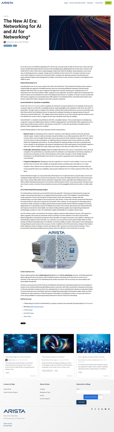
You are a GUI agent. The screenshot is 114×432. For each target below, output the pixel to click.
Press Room (99, 3)
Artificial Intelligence (47, 370)
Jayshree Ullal (10, 42)
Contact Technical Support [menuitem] (10, 392)
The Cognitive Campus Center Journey (91, 357)
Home (66, 3)
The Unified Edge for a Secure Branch (18, 357)
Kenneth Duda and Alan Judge (49, 360)
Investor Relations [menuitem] (45, 398)
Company (90, 3)
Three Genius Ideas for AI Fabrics (53, 357)
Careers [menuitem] (42, 395)
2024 (15, 45)
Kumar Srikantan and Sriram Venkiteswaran (88, 360)
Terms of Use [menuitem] (6, 415)
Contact (108, 2)
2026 (7, 372)
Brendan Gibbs (11, 360)
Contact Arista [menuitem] (7, 389)
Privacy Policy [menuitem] (14, 415)
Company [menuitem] (42, 389)
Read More (33, 376)
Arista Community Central (77, 3)
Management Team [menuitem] (45, 392)
